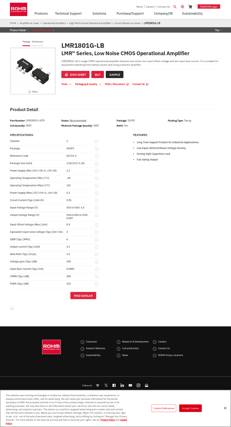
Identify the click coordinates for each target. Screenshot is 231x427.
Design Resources (42, 30)
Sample (114, 74)
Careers (150, 6)
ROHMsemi (106, 385)
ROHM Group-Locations (170, 354)
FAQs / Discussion (115, 84)
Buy (98, 74)
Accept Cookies (190, 408)
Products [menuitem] (41, 13)
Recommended (78, 120)
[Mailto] (146, 385)
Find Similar (83, 296)
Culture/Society (130, 348)
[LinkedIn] (122, 385)
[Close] (225, 408)
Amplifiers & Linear (29, 23)
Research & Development (135, 341)
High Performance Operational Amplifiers (90, 23)
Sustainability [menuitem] (192, 13)
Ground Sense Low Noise (127, 23)
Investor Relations (95, 348)
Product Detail (18, 30)
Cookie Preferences (164, 408)
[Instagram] (138, 385)
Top (217, 30)
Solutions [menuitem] (99, 13)
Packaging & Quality (86, 84)
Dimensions (37, 41)
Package (26, 41)
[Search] (174, 6)
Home (13, 22)
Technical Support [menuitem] (68, 13)
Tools (64, 84)
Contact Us (164, 6)
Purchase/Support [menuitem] (130, 13)
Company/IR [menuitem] (163, 13)
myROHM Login (208, 6)
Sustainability (93, 354)
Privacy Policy (108, 419)
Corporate (91, 341)
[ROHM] (18, 10)
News (139, 6)
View (35, 91)
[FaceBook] (114, 385)
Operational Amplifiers (54, 23)
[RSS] (97, 385)
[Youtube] (130, 385)
